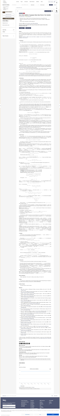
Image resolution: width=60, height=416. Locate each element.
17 (19, 80)
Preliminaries (5, 2)
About (42, 1)
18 (25, 97)
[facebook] (24, 358)
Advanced (55, 4)
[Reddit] (27, 358)
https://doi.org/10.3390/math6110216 (32, 23)
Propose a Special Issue (8, 18)
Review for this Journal (8, 16)
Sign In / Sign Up (51, 1)
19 (29, 104)
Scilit (33, 309)
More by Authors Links (6, 25)
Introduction (4, 1)
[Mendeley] (29, 358)
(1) (50, 147)
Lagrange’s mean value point (41, 36)
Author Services (32, 1)
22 (27, 127)
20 (25, 109)
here (23, 374)
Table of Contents (5, 35)
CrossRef (30, 309)
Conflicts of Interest (5, 8)
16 (19, 230)
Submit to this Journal (8, 14)
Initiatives (37, 1)
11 (25, 67)
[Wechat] (26, 358)
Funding (4, 7)
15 (28, 67)
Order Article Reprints (48, 11)
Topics (22, 1)
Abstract (4, 0)
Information (26, 1)
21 (39, 126)
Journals (17, 1)
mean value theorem (32, 36)
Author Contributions (6, 6)
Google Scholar (26, 309)
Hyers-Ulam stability (26, 36)
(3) (50, 187)
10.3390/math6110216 (19, 7)
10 (24, 67)
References (4, 9)
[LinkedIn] (23, 358)
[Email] (20, 358)
